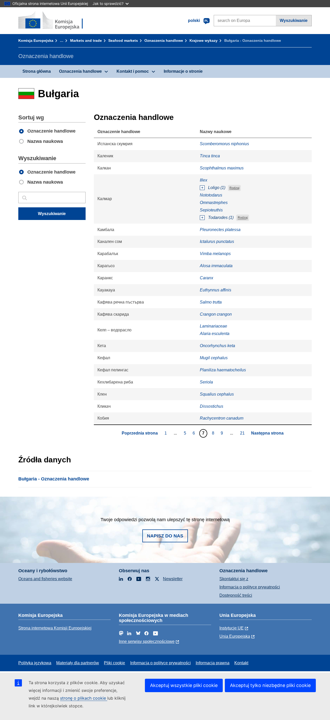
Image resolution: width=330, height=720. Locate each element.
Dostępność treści (235, 595)
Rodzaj (234, 188)
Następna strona (267, 433)
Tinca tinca (210, 156)
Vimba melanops (215, 253)
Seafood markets (123, 40)
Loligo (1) (216, 187)
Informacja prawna (212, 663)
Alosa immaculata (216, 266)
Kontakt (241, 663)
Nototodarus (211, 195)
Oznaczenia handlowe (163, 40)
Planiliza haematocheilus (223, 370)
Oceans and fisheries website (45, 579)
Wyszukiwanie (294, 20)
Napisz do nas (165, 535)
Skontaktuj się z (233, 579)
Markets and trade (86, 40)
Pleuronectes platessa (220, 229)
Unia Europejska (234, 636)
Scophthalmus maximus (222, 168)
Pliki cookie (114, 663)
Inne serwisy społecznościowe (147, 641)
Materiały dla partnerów (77, 663)
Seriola (206, 382)
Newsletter (173, 579)
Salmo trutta (211, 302)
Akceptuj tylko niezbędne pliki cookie (270, 685)
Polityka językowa (34, 663)
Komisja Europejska (35, 40)
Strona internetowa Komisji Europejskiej (55, 628)
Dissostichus (211, 406)
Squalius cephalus (217, 394)
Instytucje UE (231, 628)
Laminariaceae (213, 326)
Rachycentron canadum (221, 418)
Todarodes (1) (221, 217)
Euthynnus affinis (215, 290)
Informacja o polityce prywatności (249, 587)
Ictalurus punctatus (217, 241)
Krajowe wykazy (203, 40)
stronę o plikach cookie (83, 698)
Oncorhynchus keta (217, 345)
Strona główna (36, 71)
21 (243, 433)
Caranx (206, 278)
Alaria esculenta (214, 333)
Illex (203, 180)
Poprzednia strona (140, 433)
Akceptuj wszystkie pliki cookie (184, 685)
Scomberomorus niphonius (224, 144)
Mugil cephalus (214, 358)
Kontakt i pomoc (133, 71)
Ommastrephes (214, 202)
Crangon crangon (216, 314)
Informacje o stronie (183, 71)
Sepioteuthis (211, 210)
